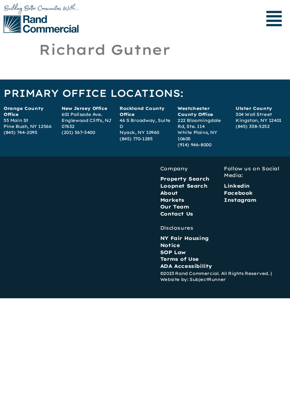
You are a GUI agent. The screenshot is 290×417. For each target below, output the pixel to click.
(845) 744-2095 (20, 132)
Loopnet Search (183, 186)
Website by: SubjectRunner (193, 279)
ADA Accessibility (186, 266)
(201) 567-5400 (78, 132)
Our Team (174, 207)
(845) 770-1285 (136, 138)
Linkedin (237, 186)
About (169, 193)
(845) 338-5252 (252, 126)
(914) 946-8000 (194, 144)
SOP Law (173, 252)
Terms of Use (179, 259)
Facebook (238, 193)
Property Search (184, 179)
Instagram (240, 200)
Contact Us (176, 214)
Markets (172, 200)
